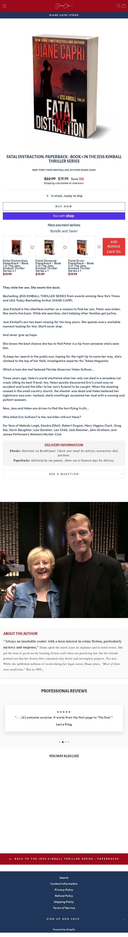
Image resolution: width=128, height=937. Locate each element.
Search (64, 877)
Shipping (49, 183)
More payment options (64, 225)
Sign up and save (63, 918)
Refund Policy (64, 895)
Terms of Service (64, 908)
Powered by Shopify (64, 929)
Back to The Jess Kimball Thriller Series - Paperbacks (66, 858)
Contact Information (64, 883)
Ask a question (64, 474)
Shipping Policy (64, 901)
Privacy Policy (64, 889)
